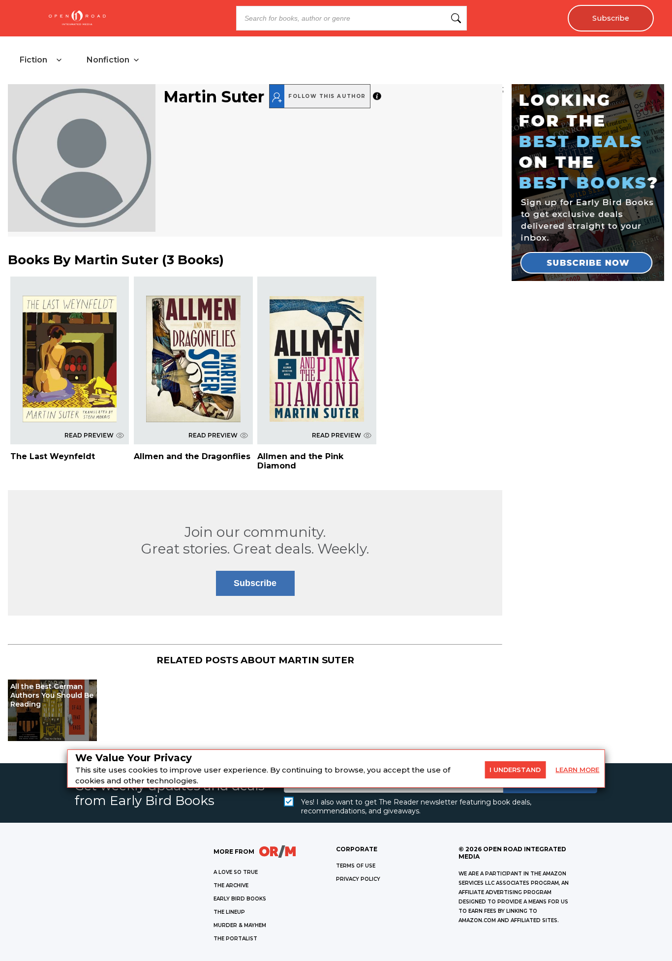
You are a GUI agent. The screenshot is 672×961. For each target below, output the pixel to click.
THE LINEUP (229, 912)
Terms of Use (355, 866)
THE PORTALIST (235, 938)
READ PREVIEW (89, 435)
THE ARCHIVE (231, 885)
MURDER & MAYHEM (240, 925)
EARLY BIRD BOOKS (240, 899)
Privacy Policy (358, 879)
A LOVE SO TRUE (236, 872)
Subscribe (610, 18)
